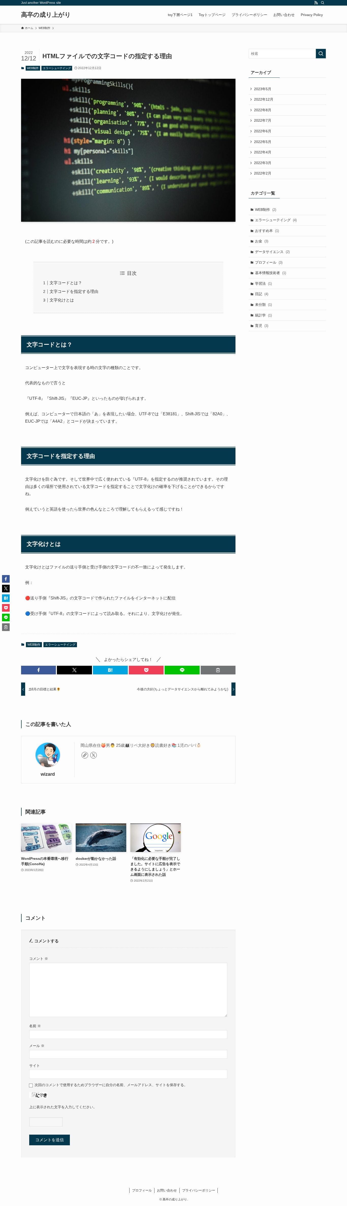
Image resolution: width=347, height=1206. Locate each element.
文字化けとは (62, 300)
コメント (38, 959)
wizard (48, 774)
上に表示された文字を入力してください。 (63, 1107)
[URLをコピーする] (218, 670)
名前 (35, 1026)
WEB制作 (33, 68)
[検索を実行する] (321, 53)
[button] (38, 670)
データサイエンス (272, 252)
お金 (261, 241)
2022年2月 (262, 173)
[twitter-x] (93, 755)
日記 (261, 294)
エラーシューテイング (57, 68)
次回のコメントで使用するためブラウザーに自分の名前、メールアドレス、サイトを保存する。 (111, 1085)
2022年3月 (262, 163)
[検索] (322, 3)
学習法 (263, 283)
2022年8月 (262, 110)
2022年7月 (262, 120)
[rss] (316, 3)
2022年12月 (263, 99)
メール (36, 1046)
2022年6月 (262, 131)
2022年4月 (262, 152)
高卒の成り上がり (46, 15)
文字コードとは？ (66, 283)
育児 (261, 326)
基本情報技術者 (270, 273)
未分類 (263, 305)
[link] (85, 755)
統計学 (263, 315)
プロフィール (268, 262)
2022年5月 (262, 142)
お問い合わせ (167, 1190)
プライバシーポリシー (198, 1190)
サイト (34, 1066)
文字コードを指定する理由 (74, 291)
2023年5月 (262, 89)
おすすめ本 (267, 231)
